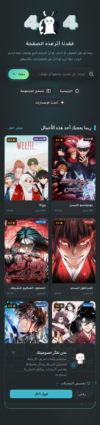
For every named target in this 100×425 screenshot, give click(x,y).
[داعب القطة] (50, 23)
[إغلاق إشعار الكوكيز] (13, 352)
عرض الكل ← (13, 128)
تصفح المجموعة (32, 91)
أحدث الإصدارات (46, 102)
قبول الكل (41, 394)
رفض (82, 394)
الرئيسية (66, 91)
